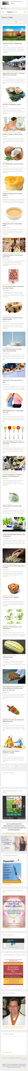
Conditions (5, 132)
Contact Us (8, 1058)
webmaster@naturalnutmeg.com (15, 1066)
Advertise (19, 1058)
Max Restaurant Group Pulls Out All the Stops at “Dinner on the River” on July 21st (13, 688)
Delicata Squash (8, 657)
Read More (5, 52)
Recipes (20, 132)
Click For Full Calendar (7, 1052)
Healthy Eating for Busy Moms (12, 134)
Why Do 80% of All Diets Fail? (12, 506)
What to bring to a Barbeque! (12, 43)
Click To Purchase (7, 928)
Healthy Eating (15, 71)
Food (10, 71)
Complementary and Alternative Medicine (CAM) (14, 471)
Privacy (3, 1058)
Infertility (20, 253)
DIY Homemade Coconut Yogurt (13, 164)
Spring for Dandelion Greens (12, 104)
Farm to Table (6, 71)
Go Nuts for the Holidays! (11, 597)
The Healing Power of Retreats (17, 1)
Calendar (25, 1058)
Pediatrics (20, 749)
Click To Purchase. (7, 987)
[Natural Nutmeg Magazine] (11, 13)
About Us (14, 1058)
